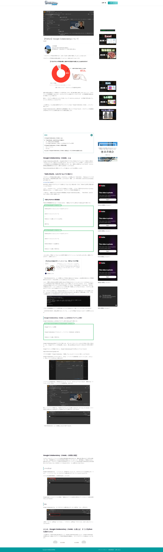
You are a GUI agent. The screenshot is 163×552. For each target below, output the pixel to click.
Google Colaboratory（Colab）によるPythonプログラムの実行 (60, 143)
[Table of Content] (92, 135)
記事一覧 (104, 2)
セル (48, 148)
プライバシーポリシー (102, 549)
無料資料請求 (111, 549)
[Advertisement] (68, 121)
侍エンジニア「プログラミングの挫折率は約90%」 (70, 87)
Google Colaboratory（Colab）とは (53, 138)
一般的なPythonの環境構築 (53, 141)
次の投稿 (79, 542)
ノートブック (50, 147)
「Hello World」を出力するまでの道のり (54, 140)
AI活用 (44, 41)
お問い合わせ (117, 549)
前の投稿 (59, 542)
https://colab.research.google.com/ (51, 351)
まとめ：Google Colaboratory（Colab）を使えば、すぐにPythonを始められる (63, 150)
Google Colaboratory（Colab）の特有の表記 (56, 145)
